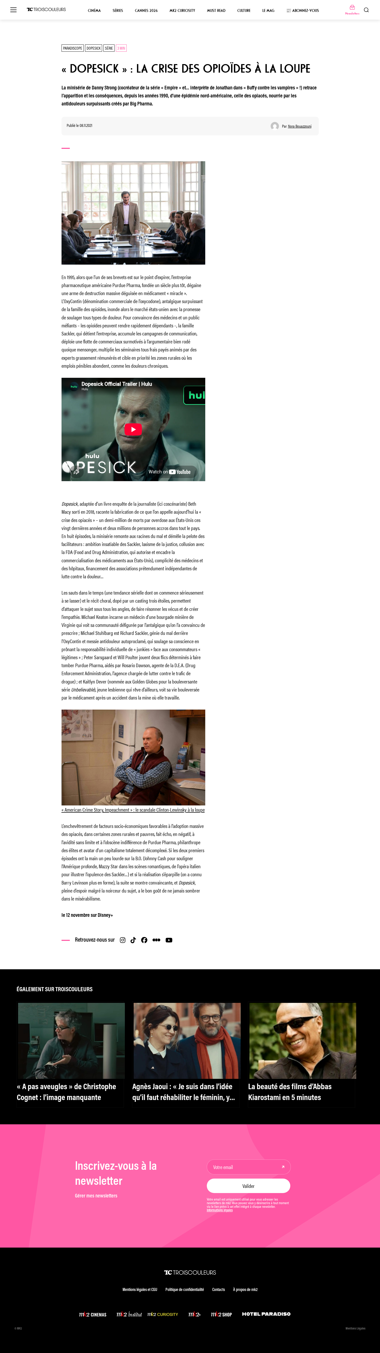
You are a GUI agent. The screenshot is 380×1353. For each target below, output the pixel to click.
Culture (243, 10)
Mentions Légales (356, 1328)
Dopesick (94, 48)
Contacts (218, 1290)
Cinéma (94, 10)
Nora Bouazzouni (299, 126)
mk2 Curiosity (182, 10)
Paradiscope (72, 48)
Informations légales (220, 1210)
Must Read (216, 10)
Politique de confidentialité (184, 1290)
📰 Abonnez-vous (302, 10)
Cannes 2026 (146, 10)
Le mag (268, 10)
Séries (118, 10)
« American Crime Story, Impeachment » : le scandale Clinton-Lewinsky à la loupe (133, 809)
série (109, 48)
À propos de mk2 (245, 1290)
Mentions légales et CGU (140, 1290)
